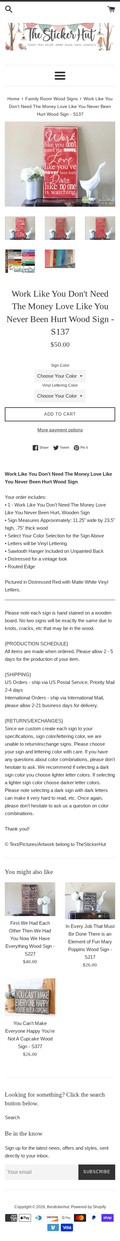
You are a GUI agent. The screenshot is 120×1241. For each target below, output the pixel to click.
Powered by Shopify (88, 1207)
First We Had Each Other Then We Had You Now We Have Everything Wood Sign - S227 (30, 938)
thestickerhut (58, 1207)
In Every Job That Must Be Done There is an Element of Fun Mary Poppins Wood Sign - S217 (90, 941)
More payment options (60, 429)
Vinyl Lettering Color (60, 385)
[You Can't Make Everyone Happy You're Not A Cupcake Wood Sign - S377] (30, 997)
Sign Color (60, 365)
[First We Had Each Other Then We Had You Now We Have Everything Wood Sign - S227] (30, 899)
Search (12, 1117)
